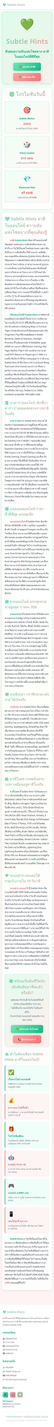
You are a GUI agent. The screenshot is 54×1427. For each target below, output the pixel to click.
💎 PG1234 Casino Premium (15, 1379)
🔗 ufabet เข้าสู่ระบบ (11, 1371)
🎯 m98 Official (9, 1375)
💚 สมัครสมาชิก (27, 77)
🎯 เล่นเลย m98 (27, 66)
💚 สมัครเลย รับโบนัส (27, 1029)
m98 (12, 240)
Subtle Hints (14, 5)
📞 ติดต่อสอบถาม (27, 1039)
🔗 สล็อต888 (8, 1367)
